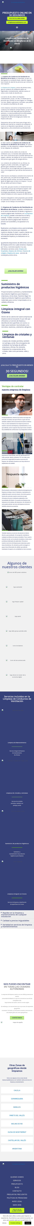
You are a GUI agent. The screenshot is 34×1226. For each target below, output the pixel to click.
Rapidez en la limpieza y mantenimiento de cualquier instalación (14, 915)
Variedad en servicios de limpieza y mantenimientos (16, 925)
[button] (17, 18)
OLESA (10, 1132)
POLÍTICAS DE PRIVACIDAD (17, 1198)
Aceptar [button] (28, 1223)
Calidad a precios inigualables (16, 920)
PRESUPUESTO (17, 1184)
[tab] (17, 915)
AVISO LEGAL (17, 1201)
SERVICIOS (17, 1180)
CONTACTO (17, 1191)
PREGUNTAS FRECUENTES (17, 1194)
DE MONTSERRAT (19, 1132)
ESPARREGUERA (17, 1099)
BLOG (17, 1187)
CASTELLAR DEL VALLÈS (17, 1140)
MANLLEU (17, 1107)
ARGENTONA (17, 1149)
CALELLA (17, 1090)
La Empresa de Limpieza (8, 87)
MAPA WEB (17, 1205)
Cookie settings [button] (15, 1223)
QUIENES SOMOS (17, 1177)
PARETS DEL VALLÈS (17, 1115)
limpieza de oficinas (15, 251)
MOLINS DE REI (17, 1124)
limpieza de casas (13, 253)
